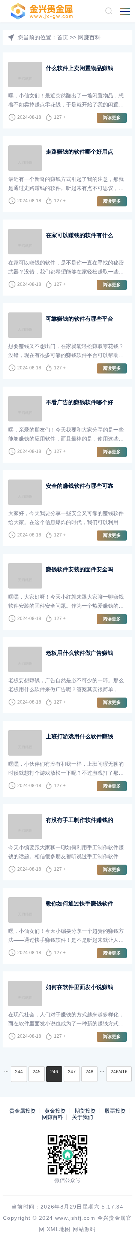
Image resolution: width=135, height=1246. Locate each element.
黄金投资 (55, 1110)
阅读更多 (112, 117)
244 (19, 1071)
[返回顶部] (119, 1230)
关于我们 (82, 1117)
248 (89, 1071)
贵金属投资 (22, 1110)
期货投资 (85, 1110)
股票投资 (115, 1110)
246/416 (119, 1071)
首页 (62, 37)
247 (72, 1071)
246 (54, 1071)
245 (36, 1071)
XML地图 (59, 1229)
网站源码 (84, 1229)
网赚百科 (89, 37)
